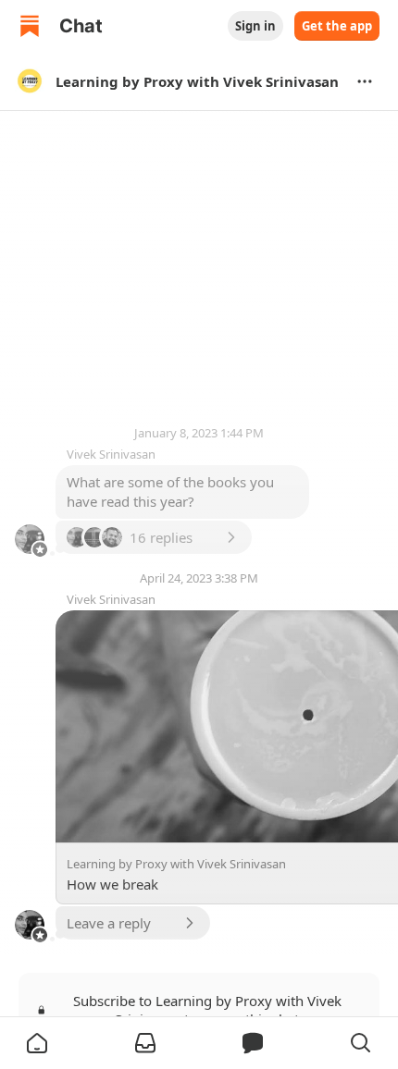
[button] (37, 1043)
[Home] (30, 26)
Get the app (337, 26)
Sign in (255, 26)
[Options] (364, 81)
